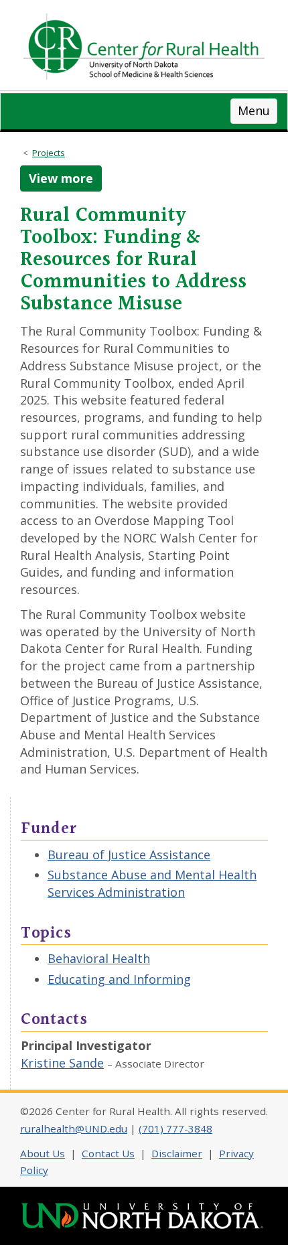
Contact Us (108, 1153)
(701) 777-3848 (175, 1128)
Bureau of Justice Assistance (129, 855)
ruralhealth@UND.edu (73, 1128)
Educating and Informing (119, 979)
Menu (254, 110)
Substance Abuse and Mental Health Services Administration (152, 883)
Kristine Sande (62, 1063)
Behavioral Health (99, 958)
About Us (42, 1153)
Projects (48, 153)
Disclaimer (176, 1153)
